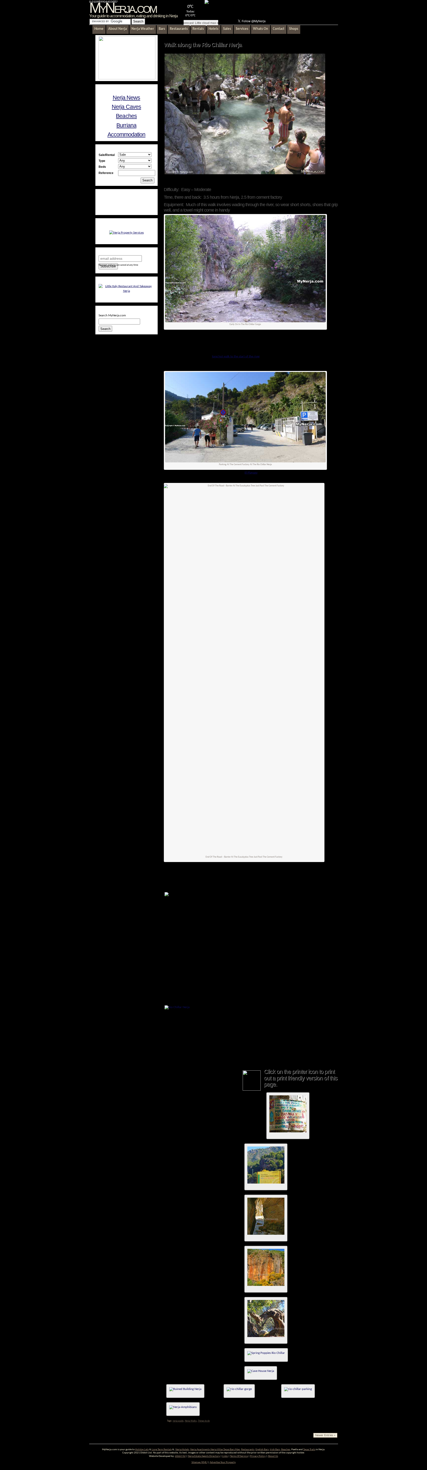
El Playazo (251, 472)
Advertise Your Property (223, 1462)
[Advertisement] (279, 8)
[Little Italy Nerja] (126, 291)
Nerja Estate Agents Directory (204, 1456)
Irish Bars (275, 1449)
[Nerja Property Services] (126, 232)
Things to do (204, 1421)
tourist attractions (262, 880)
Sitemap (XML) (200, 1462)
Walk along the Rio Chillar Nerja (203, 45)
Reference (106, 172)
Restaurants (247, 1449)
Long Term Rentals (162, 1449)
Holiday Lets (142, 1449)
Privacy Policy (258, 1456)
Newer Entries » (325, 1435)
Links (225, 1456)
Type (102, 160)
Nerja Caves (126, 107)
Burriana (126, 125)
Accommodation (126, 134)
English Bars (262, 1449)
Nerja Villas (217, 1449)
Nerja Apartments (200, 1449)
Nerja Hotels (182, 1449)
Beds (102, 166)
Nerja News (126, 97)
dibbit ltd (180, 1456)
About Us (273, 1456)
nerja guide (178, 1421)
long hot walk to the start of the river (236, 356)
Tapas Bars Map (231, 1449)
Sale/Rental (107, 154)
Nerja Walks (191, 1421)
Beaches (126, 116)
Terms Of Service (239, 1456)
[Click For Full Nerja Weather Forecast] (207, 3)
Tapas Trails (309, 1449)
